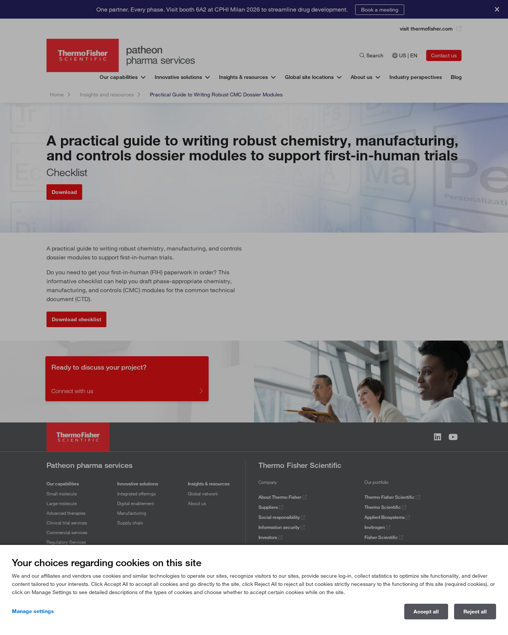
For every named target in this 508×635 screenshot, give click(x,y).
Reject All (475, 611)
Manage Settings (33, 611)
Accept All (426, 611)
